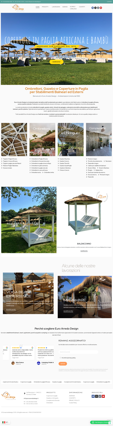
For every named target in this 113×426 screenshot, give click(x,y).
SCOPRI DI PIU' (84, 251)
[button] (53, 353)
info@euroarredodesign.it (31, 398)
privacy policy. (72, 358)
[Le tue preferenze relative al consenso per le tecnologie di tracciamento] (110, 423)
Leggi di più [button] (8, 357)
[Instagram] (95, 8)
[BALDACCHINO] (84, 214)
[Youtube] (101, 8)
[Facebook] (92, 8)
